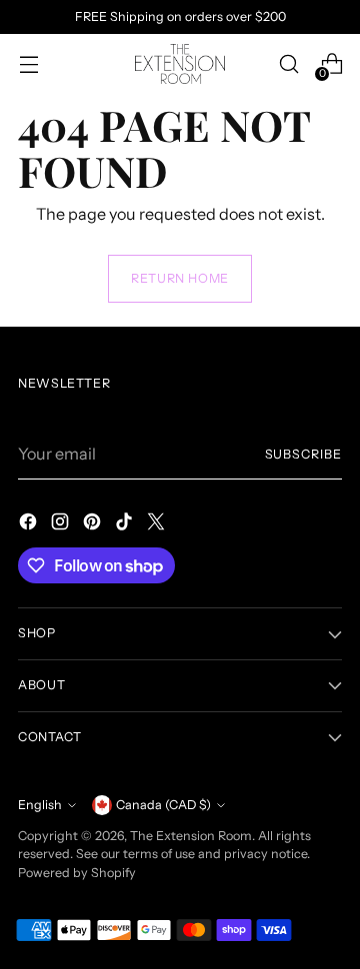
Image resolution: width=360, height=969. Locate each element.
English (40, 804)
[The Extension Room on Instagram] (62, 524)
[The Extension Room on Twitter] (158, 524)
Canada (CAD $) (163, 804)
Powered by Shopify (77, 872)
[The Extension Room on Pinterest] (94, 524)
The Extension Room (191, 835)
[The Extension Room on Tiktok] (126, 524)
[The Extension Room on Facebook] (30, 524)
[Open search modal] (288, 64)
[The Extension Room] (180, 64)
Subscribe (303, 454)
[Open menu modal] (28, 64)
